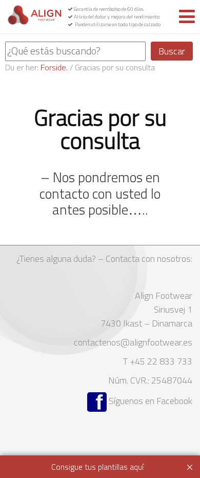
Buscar (171, 51)
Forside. (54, 67)
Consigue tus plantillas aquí (97, 467)
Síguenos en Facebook (149, 401)
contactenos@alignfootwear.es (133, 342)
